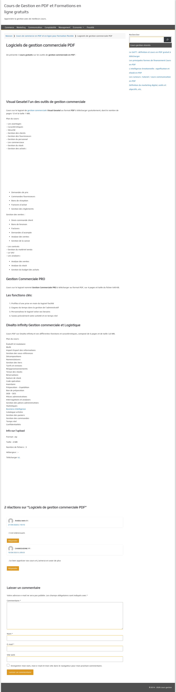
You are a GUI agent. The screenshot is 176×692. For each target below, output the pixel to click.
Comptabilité (50, 27)
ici (19, 457)
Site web (11, 655)
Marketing (21, 27)
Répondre (12, 540)
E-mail (10, 644)
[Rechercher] (167, 39)
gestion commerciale (37, 110)
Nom (10, 633)
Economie (77, 27)
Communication (35, 27)
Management (64, 27)
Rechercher (134, 34)
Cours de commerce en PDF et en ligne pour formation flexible (45, 36)
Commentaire (14, 600)
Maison (9, 36)
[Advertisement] (65, 77)
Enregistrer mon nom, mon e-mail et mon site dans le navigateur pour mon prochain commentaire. (56, 666)
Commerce (9, 27)
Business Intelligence (16, 409)
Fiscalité (90, 27)
